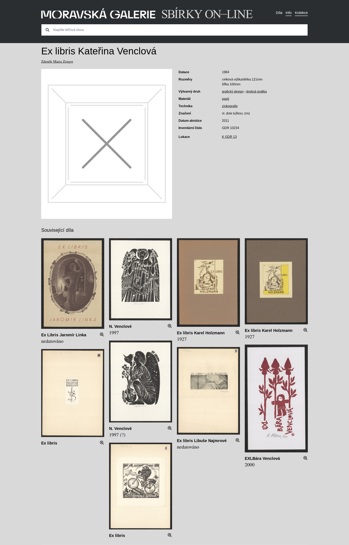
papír (225, 99)
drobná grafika (256, 91)
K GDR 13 (229, 137)
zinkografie (230, 106)
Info (289, 13)
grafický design (233, 91)
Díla (279, 13)
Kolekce (301, 13)
